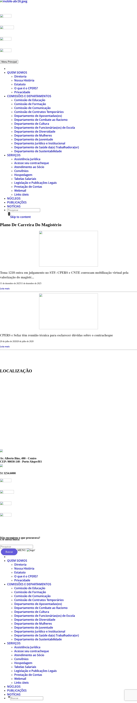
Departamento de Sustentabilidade (38, 151)
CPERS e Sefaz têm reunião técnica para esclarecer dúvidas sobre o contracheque (56, 335)
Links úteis (21, 194)
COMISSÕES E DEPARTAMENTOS (29, 96)
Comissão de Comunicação (32, 108)
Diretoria (20, 76)
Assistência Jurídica (27, 159)
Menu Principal (9, 61)
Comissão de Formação (30, 104)
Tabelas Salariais (25, 179)
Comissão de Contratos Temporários (39, 112)
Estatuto (20, 84)
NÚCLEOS (14, 198)
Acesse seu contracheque (31, 163)
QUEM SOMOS (17, 72)
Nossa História (24, 80)
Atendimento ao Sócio (29, 167)
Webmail (20, 191)
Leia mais (5, 288)
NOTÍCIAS (14, 206)
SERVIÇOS (14, 155)
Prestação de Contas (28, 187)
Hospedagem (23, 175)
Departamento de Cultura (31, 124)
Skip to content (20, 217)
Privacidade (22, 92)
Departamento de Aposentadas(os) (38, 116)
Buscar (9, 552)
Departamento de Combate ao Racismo (41, 120)
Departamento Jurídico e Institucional (39, 143)
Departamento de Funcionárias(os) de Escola (44, 128)
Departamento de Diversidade (34, 131)
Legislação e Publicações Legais (35, 183)
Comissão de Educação (29, 100)
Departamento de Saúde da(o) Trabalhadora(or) (46, 147)
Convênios (21, 171)
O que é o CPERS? (26, 88)
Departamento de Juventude (33, 139)
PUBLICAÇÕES (17, 202)
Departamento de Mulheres (33, 135)
